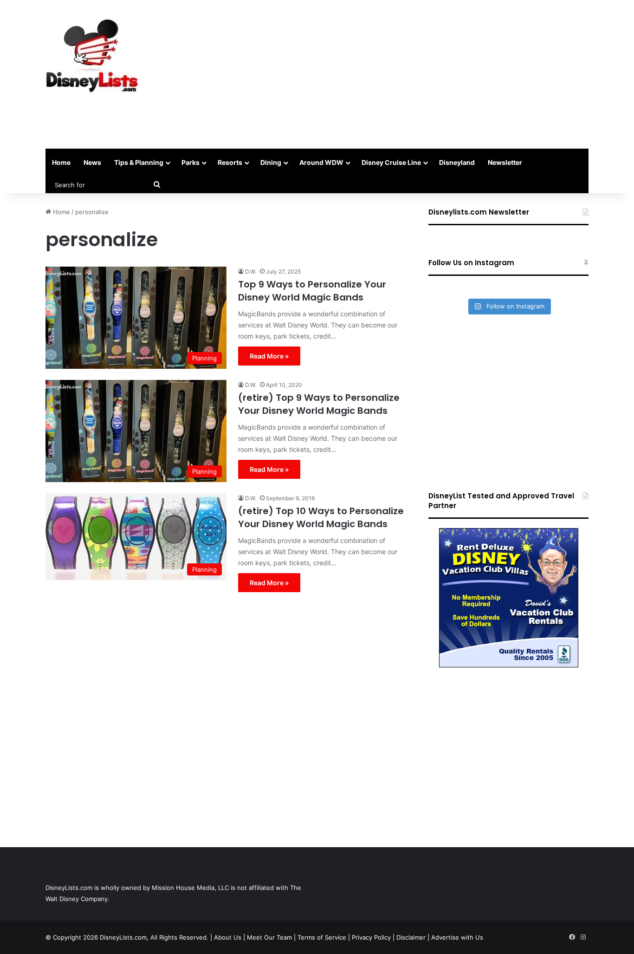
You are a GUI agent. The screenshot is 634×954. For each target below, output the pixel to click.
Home (61, 162)
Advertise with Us (457, 937)
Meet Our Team (269, 937)
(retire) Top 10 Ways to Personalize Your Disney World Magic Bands (321, 517)
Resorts (230, 162)
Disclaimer (411, 937)
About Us (227, 937)
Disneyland (457, 162)
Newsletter (505, 162)
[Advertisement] (410, 74)
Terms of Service (322, 937)
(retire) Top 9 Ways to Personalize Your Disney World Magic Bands (319, 404)
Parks (190, 162)
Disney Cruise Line (391, 162)
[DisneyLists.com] (91, 56)
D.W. (250, 271)
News (92, 162)
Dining (270, 162)
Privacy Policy (371, 937)
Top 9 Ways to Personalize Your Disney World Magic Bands (312, 291)
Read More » (269, 356)
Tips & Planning (138, 162)
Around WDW (321, 162)
